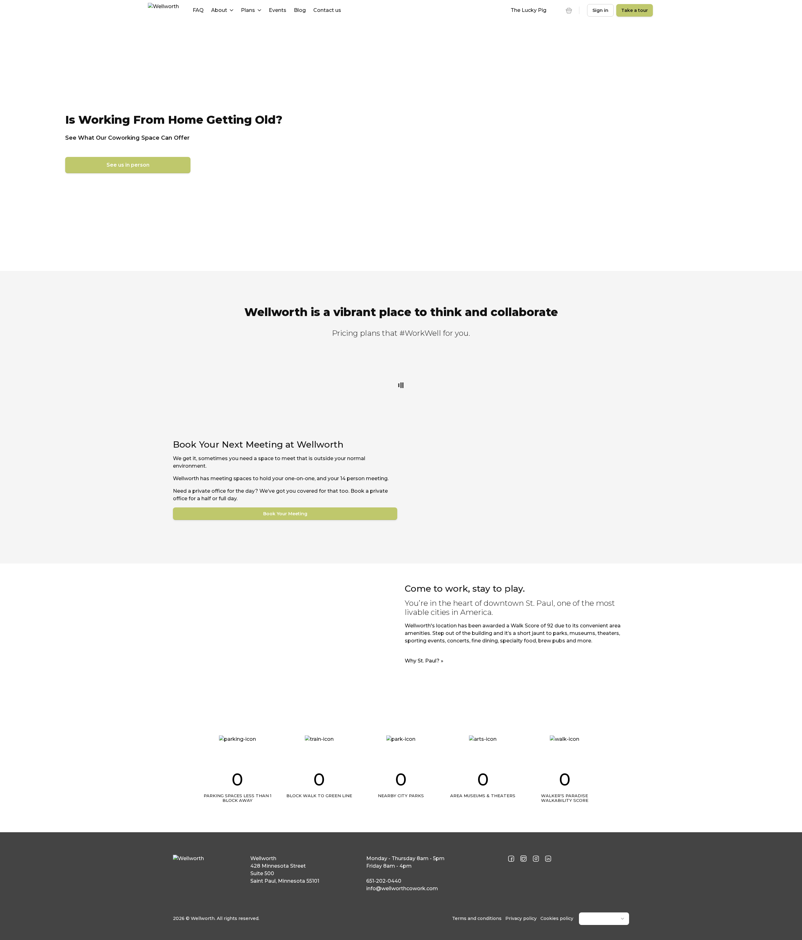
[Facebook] (511, 859)
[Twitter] (523, 859)
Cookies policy (556, 918)
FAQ (198, 10)
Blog (300, 10)
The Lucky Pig (528, 10)
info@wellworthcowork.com (402, 888)
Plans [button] (248, 10)
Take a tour (634, 10)
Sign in (600, 10)
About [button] (219, 10)
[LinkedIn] (548, 859)
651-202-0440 (383, 881)
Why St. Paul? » (424, 661)
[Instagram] (535, 859)
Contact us (327, 10)
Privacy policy (521, 918)
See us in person (128, 165)
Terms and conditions (477, 918)
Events (277, 10)
